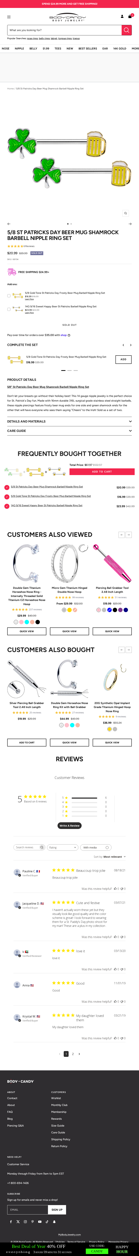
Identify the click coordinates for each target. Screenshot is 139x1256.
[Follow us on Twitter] (18, 1221)
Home (10, 88)
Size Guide (57, 1125)
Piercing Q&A (15, 1125)
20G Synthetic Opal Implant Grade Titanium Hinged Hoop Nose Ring (112, 707)
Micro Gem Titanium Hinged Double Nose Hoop (69, 590)
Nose (5, 48)
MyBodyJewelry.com (69, 1234)
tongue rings (65, 38)
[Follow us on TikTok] (47, 1221)
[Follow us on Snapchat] (54, 1221)
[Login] (122, 17)
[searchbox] (26, 847)
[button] (122, 535)
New (70, 48)
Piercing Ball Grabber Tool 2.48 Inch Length (112, 590)
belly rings (44, 38)
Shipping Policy (60, 1139)
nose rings (32, 38)
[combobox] (62, 847)
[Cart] (130, 17)
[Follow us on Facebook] (10, 1221)
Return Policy (59, 1146)
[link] (16, 622)
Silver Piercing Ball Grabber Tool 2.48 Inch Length (27, 705)
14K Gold (119, 48)
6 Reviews (29, 246)
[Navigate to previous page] (59, 1054)
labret (54, 38)
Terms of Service (76, 1241)
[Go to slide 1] (67, 223)
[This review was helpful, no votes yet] (115, 889)
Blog (10, 1118)
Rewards (56, 1118)
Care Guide (58, 1132)
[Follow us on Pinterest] (32, 1221)
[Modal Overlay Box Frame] (69, 1249)
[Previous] (8, 224)
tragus (76, 38)
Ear (105, 48)
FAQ (10, 1112)
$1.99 (46, 48)
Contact (12, 1098)
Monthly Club (59, 1105)
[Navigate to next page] (79, 1054)
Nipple (19, 48)
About (11, 1105)
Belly (33, 48)
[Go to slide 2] (71, 223)
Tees (58, 48)
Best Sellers (88, 48)
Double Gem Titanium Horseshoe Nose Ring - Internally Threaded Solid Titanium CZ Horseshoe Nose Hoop (26, 596)
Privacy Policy (96, 1241)
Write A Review (69, 825)
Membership (58, 1112)
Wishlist (56, 1098)
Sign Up (57, 1209)
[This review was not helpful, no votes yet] (122, 889)
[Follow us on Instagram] (25, 1221)
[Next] (130, 224)
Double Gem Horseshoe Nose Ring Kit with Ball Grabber (69, 705)
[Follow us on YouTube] (39, 1221)
